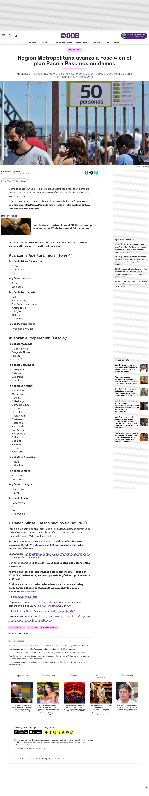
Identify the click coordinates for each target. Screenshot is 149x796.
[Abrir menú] (4, 36)
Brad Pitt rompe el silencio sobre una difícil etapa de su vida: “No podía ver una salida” (127, 708)
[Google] (46, 732)
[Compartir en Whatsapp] (96, 173)
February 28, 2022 (64, 611)
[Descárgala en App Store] (35, 731)
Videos (86, 42)
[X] (59, 732)
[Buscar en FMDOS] (10, 35)
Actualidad (74, 50)
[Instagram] (54, 732)
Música (70, 42)
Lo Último (32, 42)
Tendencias (60, 42)
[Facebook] (50, 732)
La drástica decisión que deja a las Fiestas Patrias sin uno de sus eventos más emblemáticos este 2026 (74, 708)
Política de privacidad (38, 759)
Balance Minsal (17, 627)
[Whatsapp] (71, 732)
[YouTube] (67, 732)
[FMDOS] (70, 35)
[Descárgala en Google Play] (21, 731)
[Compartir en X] (91, 173)
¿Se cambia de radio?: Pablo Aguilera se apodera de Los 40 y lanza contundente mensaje (22, 708)
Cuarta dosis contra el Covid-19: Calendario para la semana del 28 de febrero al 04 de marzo (64, 226)
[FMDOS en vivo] (124, 35)
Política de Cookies (21, 759)
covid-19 (34, 627)
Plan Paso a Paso (50, 627)
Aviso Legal (52, 759)
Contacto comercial (65, 759)
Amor (78, 42)
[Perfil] (16, 35)
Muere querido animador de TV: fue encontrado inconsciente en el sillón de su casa (42, 649)
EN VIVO (117, 42)
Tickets (108, 42)
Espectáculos (45, 42)
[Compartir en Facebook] (86, 173)
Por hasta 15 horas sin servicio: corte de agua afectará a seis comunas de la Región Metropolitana (47, 645)
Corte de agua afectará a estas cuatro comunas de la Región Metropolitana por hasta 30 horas (47, 652)
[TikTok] (63, 732)
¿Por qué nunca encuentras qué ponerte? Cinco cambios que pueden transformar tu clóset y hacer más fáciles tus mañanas (101, 710)
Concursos (97, 42)
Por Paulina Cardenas (10, 171)
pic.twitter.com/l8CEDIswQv (54, 605)
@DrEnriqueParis (27, 596)
